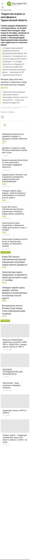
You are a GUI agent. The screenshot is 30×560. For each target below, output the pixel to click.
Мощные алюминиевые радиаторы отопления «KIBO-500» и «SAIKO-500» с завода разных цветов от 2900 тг (15, 343)
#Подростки (4, 112)
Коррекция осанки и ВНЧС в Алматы (15, 411)
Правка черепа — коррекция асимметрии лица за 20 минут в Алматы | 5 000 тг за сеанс (15, 438)
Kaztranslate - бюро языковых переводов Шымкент (11, 385)
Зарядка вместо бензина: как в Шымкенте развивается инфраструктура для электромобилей (14, 178)
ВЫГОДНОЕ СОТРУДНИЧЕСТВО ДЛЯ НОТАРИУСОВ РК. (13, 371)
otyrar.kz (4, 87)
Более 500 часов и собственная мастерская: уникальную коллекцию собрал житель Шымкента (13, 210)
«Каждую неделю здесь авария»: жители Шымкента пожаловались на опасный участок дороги (14, 194)
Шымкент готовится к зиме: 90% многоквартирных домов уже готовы (14, 150)
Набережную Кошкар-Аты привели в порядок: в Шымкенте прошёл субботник (14, 136)
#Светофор (11, 112)
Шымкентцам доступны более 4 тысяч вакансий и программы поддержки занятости (15, 163)
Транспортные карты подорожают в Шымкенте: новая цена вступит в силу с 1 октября (15, 226)
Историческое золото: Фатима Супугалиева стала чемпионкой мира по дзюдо (13, 309)
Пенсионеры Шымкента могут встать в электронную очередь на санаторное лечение (15, 242)
